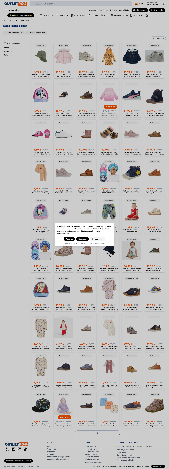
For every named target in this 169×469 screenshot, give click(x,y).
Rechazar (82, 239)
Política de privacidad (97, 243)
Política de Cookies (71, 243)
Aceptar (69, 239)
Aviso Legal (83, 243)
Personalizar (97, 239)
